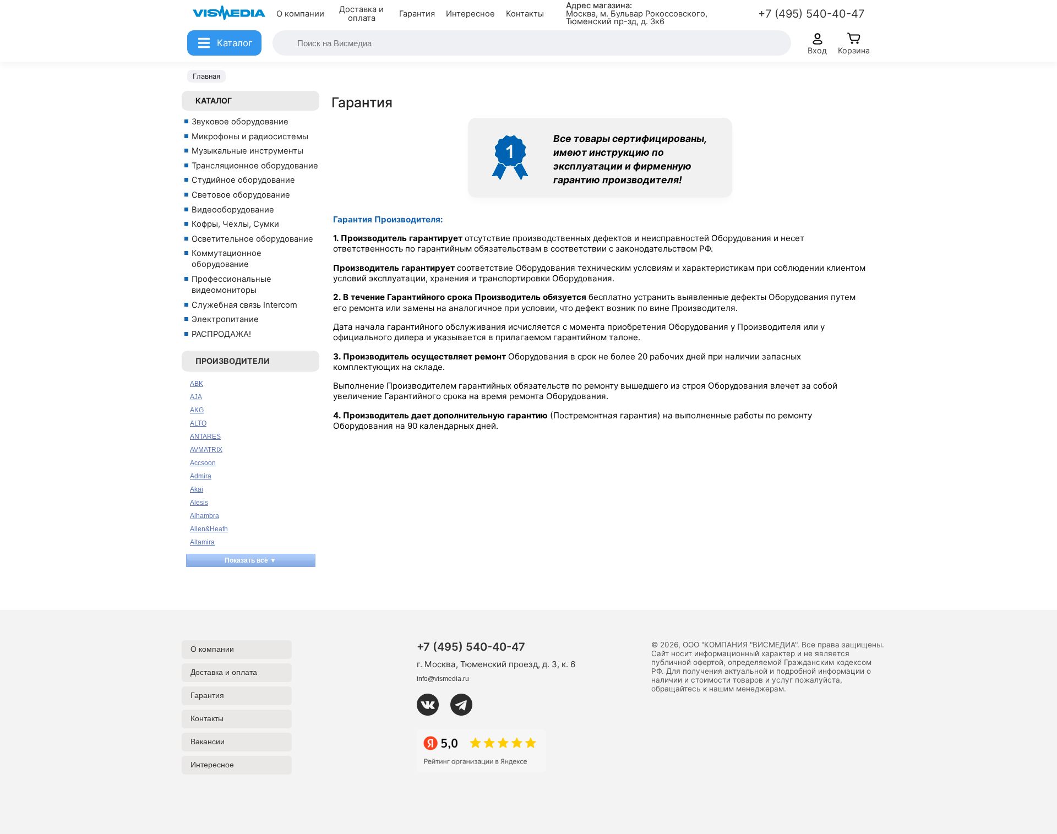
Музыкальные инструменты (247, 151)
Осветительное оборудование (252, 239)
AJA (196, 397)
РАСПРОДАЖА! (221, 334)
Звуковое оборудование (240, 122)
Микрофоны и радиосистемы (250, 136)
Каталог (213, 100)
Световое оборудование (241, 195)
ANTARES (205, 436)
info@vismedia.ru (443, 679)
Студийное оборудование (243, 180)
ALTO (198, 423)
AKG (197, 410)
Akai (196, 489)
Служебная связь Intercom (244, 305)
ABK (196, 384)
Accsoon (203, 463)
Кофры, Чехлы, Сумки (235, 224)
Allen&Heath (209, 529)
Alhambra (204, 516)
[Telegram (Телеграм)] (465, 705)
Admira (200, 476)
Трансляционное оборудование (255, 166)
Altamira (202, 542)
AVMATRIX (206, 450)
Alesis (199, 502)
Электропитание (225, 319)
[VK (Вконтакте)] (432, 705)
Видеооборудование (233, 210)
